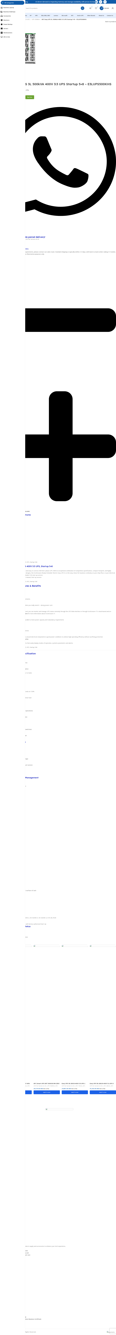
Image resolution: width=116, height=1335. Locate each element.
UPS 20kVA (106, 1086)
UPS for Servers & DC (32, 239)
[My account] (113, 8)
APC (28, 1086)
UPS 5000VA (51, 1086)
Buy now (29, 97)
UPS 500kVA (36, 19)
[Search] (82, 8)
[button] (47, 1092)
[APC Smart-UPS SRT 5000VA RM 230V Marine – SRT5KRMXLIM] (47, 1013)
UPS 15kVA (78, 1086)
